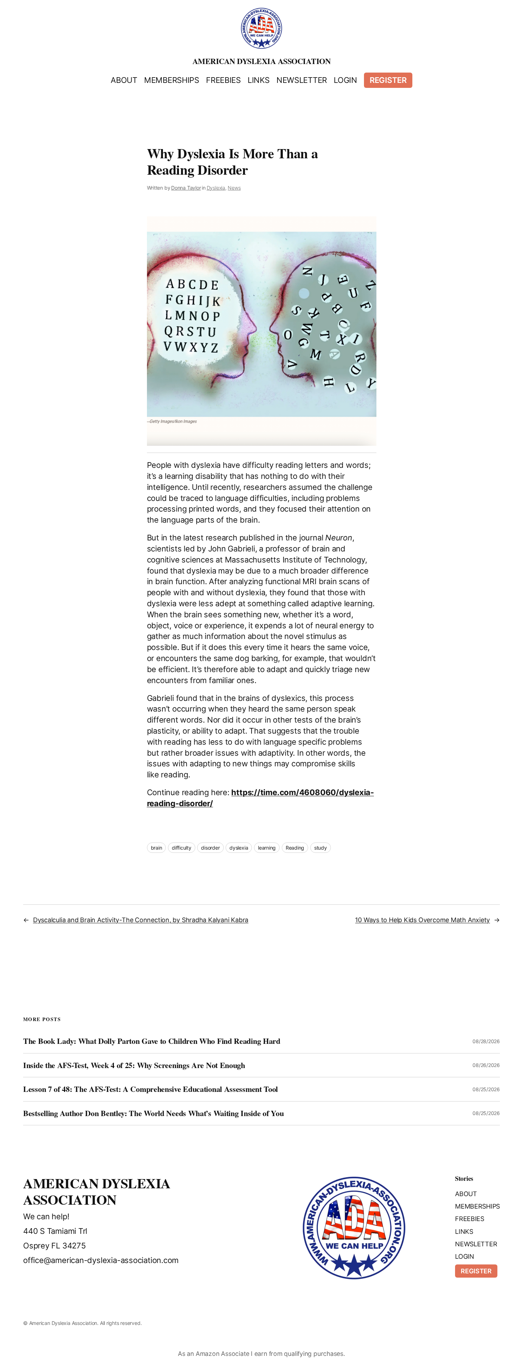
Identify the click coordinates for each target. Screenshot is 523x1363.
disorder (210, 848)
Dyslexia (216, 188)
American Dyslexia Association (261, 61)
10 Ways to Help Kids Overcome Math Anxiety (422, 920)
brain (156, 848)
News (234, 188)
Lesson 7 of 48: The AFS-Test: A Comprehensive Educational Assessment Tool (150, 1089)
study (320, 848)
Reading (295, 848)
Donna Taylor (186, 188)
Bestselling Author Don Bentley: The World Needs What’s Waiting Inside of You (153, 1113)
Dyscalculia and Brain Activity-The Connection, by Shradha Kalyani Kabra (140, 920)
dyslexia (238, 848)
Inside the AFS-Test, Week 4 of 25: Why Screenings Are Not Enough (134, 1065)
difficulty (181, 848)
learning (267, 848)
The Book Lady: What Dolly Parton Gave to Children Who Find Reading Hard (151, 1041)
